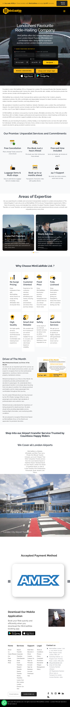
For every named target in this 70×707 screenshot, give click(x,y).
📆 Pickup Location (19, 51)
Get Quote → (50, 62)
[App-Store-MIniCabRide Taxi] (26, 74)
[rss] (48, 697)
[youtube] (59, 693)
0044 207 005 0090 (55, 665)
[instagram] (56, 693)
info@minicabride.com (55, 663)
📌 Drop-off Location (42, 51)
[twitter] (52, 693)
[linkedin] (63, 693)
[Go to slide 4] (36, 252)
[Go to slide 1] (32, 252)
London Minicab (55, 702)
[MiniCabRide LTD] (12, 8)
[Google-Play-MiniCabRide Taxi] (43, 74)
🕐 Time (32, 59)
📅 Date (16, 59)
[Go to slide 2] (33, 252)
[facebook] (48, 693)
